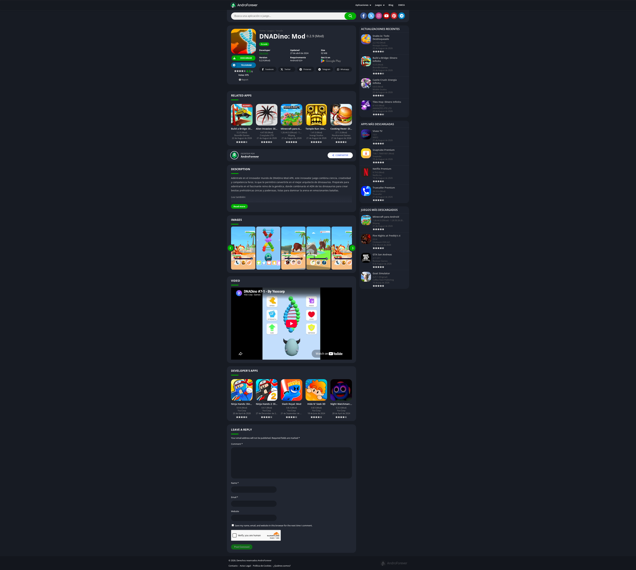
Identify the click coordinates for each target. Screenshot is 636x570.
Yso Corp (263, 53)
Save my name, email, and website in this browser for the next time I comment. (273, 525)
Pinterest (307, 69)
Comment (237, 443)
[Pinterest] (394, 15)
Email (234, 497)
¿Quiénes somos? (282, 565)
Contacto (233, 565)
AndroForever (250, 156)
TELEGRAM (246, 65)
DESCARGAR (246, 58)
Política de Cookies (262, 565)
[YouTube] (386, 15)
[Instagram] (378, 15)
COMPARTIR (341, 155)
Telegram (326, 69)
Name (235, 482)
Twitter (288, 69)
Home (262, 30)
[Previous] (230, 248)
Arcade (279, 30)
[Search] (350, 16)
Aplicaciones (361, 4)
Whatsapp (345, 69)
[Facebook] (363, 15)
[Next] (352, 248)
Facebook (269, 69)
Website (235, 511)
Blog (391, 4)
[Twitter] (371, 15)
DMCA (401, 4)
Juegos (378, 4)
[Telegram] (401, 15)
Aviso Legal (245, 565)
